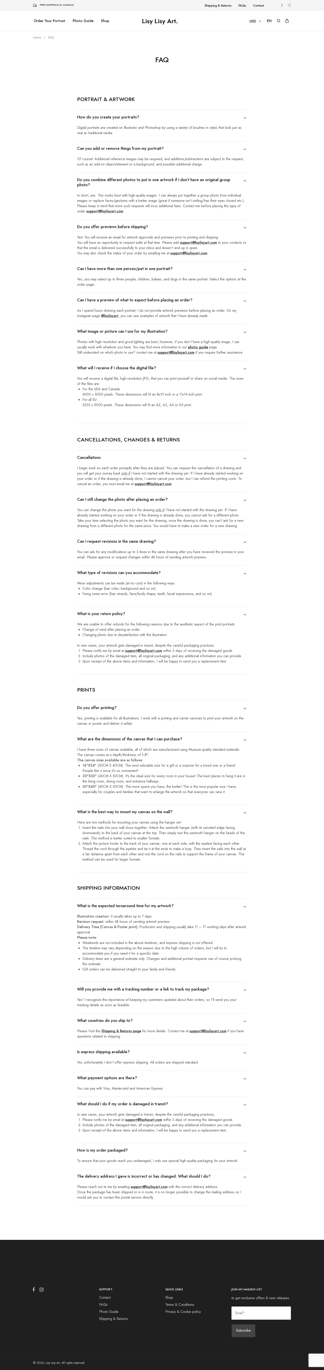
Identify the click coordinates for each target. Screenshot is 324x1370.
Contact (258, 5)
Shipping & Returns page (121, 1031)
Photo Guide (83, 21)
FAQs (242, 5)
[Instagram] (40, 1290)
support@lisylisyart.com (153, 483)
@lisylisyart (109, 315)
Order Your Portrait (49, 21)
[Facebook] (35, 1290)
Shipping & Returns (218, 5)
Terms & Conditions (179, 1304)
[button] (269, 21)
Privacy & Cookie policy (183, 1311)
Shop (105, 21)
